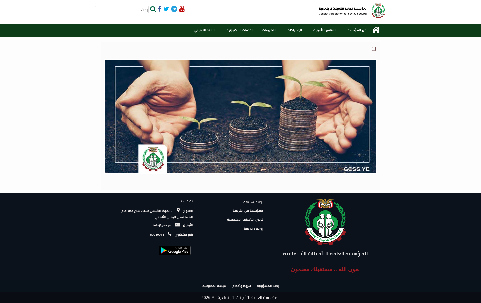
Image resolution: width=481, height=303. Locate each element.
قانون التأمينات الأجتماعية (245, 219)
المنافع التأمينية (324, 30)
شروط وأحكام (241, 286)
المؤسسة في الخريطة (248, 210)
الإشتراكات (295, 30)
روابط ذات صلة (253, 228)
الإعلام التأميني (204, 30)
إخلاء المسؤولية (268, 286)
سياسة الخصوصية (214, 286)
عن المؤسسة (357, 30)
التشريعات (269, 30)
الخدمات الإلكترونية (240, 30)
